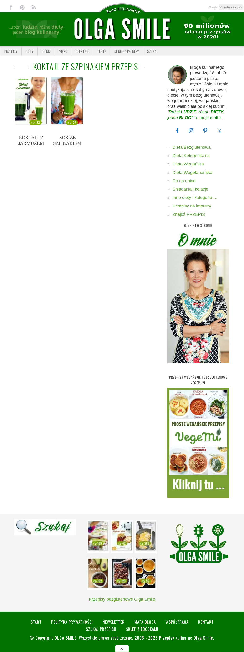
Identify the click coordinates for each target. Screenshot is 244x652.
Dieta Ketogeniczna (191, 155)
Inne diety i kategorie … (195, 197)
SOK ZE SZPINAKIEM (67, 140)
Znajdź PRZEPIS (189, 214)
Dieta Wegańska (188, 164)
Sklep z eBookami (142, 629)
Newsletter (114, 622)
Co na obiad (184, 180)
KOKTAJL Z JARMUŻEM (31, 140)
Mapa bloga (145, 622)
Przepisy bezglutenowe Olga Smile (122, 599)
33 (38, 122)
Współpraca (177, 622)
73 (74, 122)
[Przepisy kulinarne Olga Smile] (122, 29)
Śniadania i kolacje (190, 189)
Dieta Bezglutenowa (192, 147)
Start (36, 622)
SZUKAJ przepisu (101, 629)
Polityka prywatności (72, 622)
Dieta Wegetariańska (192, 172)
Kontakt (206, 622)
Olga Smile (65, 637)
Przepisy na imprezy (192, 206)
